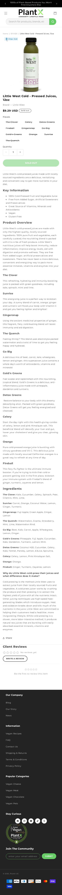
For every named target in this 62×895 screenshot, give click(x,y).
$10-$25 (14, 34)
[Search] (52, 21)
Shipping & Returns (16, 753)
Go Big (47, 129)
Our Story (11, 709)
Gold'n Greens (15, 135)
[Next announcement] (56, 4)
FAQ (8, 740)
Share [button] (9, 638)
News (9, 715)
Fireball (11, 129)
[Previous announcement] (5, 4)
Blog (8, 702)
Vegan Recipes (14, 733)
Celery (30, 122)
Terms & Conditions (16, 759)
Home (5, 34)
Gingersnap (30, 129)
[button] (6, 13)
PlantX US (14, 874)
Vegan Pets (12, 803)
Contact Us (12, 746)
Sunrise (50, 135)
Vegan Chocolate (15, 797)
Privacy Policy (13, 766)
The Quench (14, 141)
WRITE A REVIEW (15, 659)
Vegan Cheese (13, 784)
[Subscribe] (49, 856)
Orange (34, 135)
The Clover (13, 122)
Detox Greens (48, 122)
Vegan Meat (12, 790)
